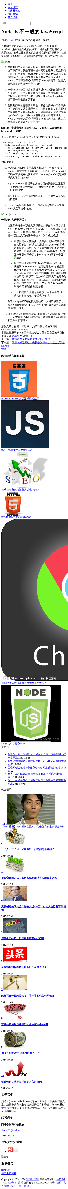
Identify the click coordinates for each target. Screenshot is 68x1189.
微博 (4, 1108)
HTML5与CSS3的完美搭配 (16, 517)
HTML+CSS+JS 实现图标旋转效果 (20, 398)
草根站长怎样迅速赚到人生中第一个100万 (24, 1024)
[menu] (34, 11)
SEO (14, 1186)
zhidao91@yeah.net (11, 1130)
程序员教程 (14, 10)
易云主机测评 (8, 1173)
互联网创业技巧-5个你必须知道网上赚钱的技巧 (34, 767)
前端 (3, 349)
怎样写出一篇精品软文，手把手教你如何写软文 (27, 995)
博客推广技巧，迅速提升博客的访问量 (22, 938)
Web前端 (15, 40)
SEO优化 (13, 17)
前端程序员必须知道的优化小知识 (31, 339)
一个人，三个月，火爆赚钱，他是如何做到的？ (27, 849)
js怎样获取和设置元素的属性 (17, 449)
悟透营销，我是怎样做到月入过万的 (21, 1081)
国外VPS (6, 1170)
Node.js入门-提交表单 (13, 743)
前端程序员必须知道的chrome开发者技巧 (24, 682)
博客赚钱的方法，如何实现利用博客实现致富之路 (29, 877)
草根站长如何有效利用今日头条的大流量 (24, 967)
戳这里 (16, 336)
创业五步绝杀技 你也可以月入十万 (20, 1053)
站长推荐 (13, 7)
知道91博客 (32, 1179)
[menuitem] (37, 4)
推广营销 (13, 14)
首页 (10, 4)
